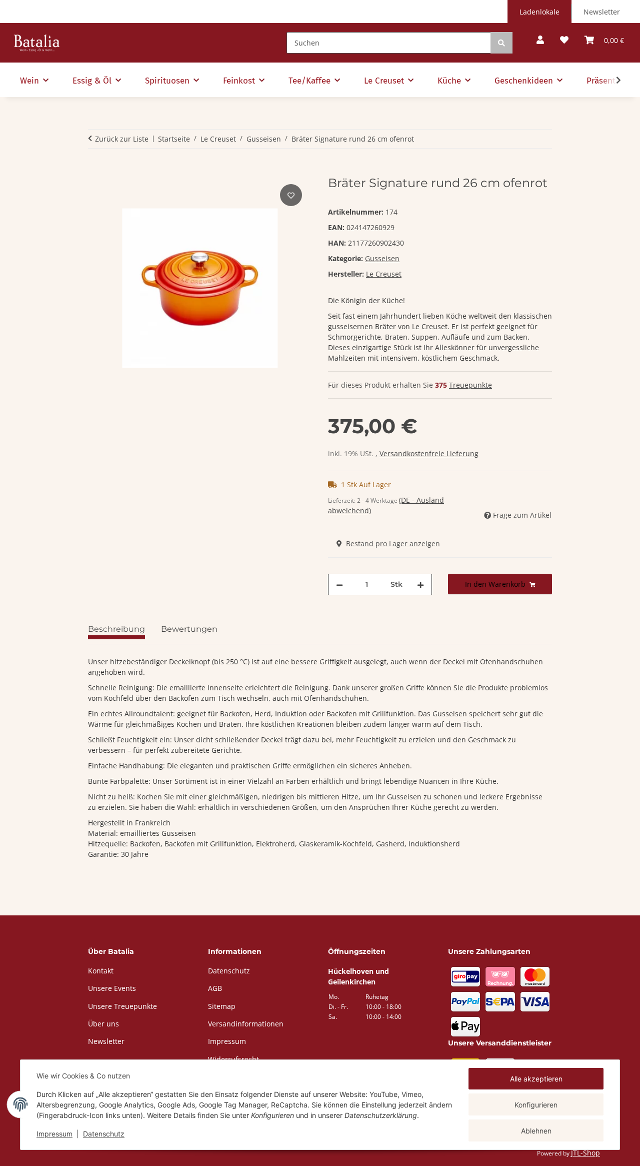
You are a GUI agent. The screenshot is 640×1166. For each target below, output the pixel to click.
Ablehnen (536, 1130)
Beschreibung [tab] (116, 629)
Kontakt (101, 970)
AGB (215, 988)
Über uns (103, 1023)
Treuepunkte (470, 385)
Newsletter (602, 12)
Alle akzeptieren (536, 1078)
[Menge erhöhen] (421, 584)
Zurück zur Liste (121, 139)
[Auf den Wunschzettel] (291, 195)
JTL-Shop (585, 1152)
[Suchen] (501, 43)
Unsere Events (112, 988)
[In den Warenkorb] (96, 170)
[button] (540, 40)
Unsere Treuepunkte (122, 1006)
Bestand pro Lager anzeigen (393, 543)
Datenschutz (103, 1133)
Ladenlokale (540, 12)
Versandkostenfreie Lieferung (429, 453)
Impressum (54, 1133)
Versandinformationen (246, 1023)
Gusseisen (382, 258)
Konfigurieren (536, 1104)
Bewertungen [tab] (189, 629)
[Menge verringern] (339, 584)
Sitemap (222, 1006)
